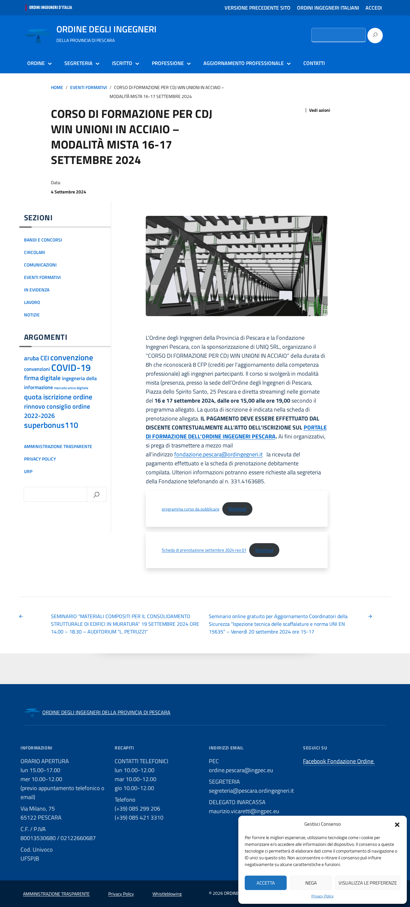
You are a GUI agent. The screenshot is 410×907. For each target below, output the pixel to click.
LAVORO (32, 302)
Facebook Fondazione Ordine (339, 761)
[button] (397, 824)
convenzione (71, 357)
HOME (57, 87)
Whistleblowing (167, 893)
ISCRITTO (122, 63)
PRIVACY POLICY (40, 458)
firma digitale (42, 378)
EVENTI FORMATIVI (88, 87)
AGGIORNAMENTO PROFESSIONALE (243, 63)
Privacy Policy (322, 896)
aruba (31, 358)
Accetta (266, 883)
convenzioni (37, 369)
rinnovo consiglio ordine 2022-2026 (57, 411)
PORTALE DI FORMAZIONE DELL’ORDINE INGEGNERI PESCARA (236, 432)
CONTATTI (314, 63)
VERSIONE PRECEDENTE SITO (258, 8)
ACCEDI (373, 8)
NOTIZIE (32, 314)
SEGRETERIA (78, 63)
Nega (311, 883)
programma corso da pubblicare (190, 508)
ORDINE (36, 63)
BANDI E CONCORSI (43, 239)
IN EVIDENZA (36, 289)
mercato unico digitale (71, 387)
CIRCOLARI (34, 252)
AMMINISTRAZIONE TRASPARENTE (58, 446)
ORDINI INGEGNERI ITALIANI (328, 8)
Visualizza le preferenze (368, 883)
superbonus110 (51, 425)
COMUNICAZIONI (40, 264)
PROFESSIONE (168, 63)
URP (28, 471)
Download (237, 508)
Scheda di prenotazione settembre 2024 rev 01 (204, 550)
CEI (44, 358)
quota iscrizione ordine (58, 396)
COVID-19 (71, 367)
